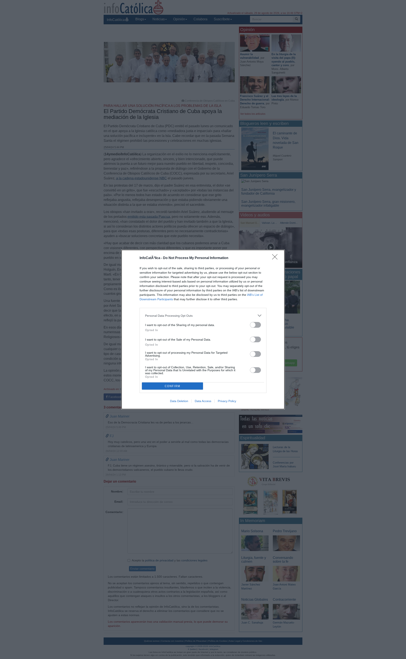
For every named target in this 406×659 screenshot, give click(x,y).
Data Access (203, 401)
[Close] (276, 258)
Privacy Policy (227, 401)
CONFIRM (172, 386)
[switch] (255, 325)
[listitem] (203, 315)
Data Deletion (179, 401)
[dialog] (203, 329)
